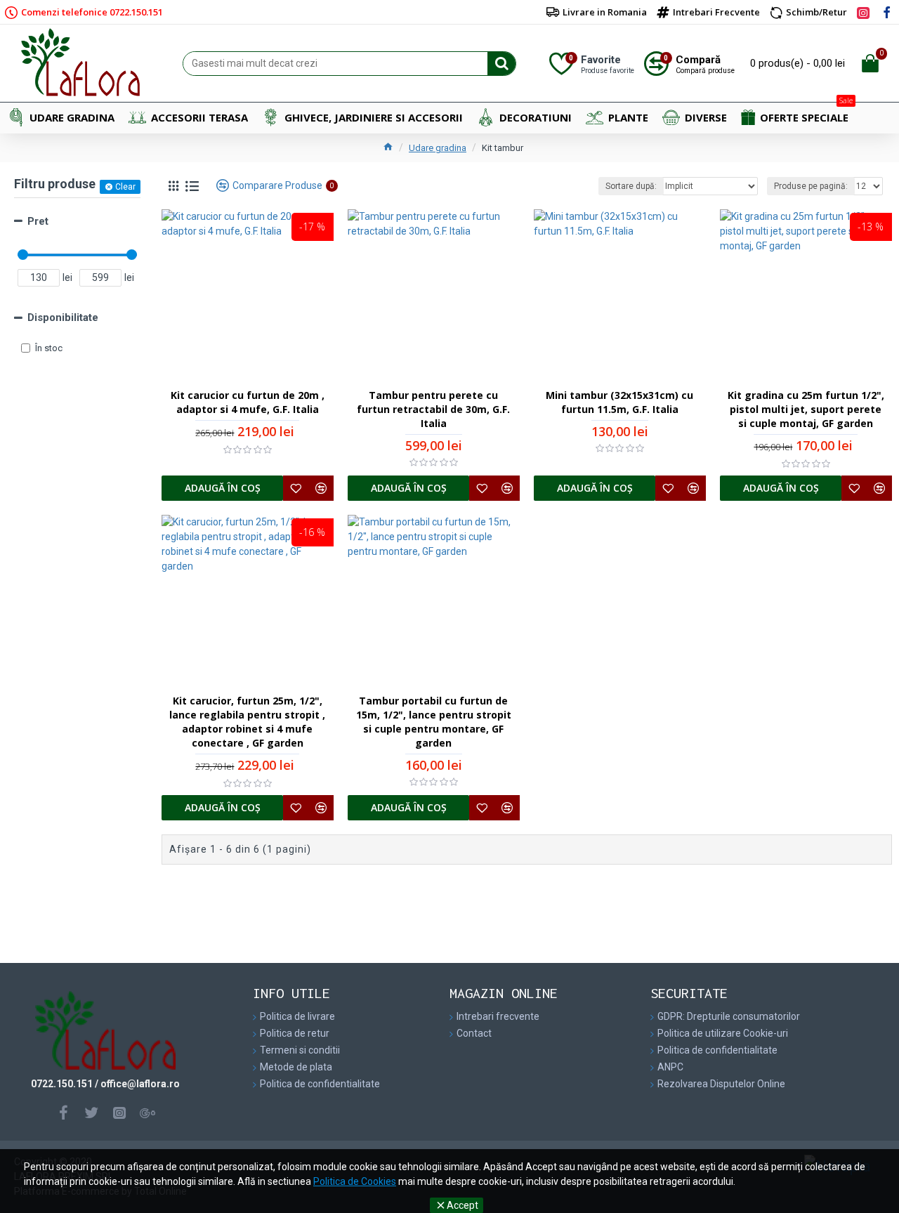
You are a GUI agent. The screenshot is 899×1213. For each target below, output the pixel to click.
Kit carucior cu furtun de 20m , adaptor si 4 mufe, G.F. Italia (247, 402)
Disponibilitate (62, 317)
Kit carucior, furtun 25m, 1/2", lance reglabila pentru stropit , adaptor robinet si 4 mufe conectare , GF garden (247, 721)
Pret (37, 221)
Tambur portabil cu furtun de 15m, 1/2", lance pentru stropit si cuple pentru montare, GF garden (433, 721)
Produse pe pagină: (811, 186)
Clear (125, 187)
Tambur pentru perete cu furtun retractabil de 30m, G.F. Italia (433, 409)
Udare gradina (437, 148)
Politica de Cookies (354, 1181)
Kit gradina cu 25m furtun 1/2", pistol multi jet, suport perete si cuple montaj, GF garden (806, 409)
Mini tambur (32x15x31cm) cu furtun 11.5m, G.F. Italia (619, 402)
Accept (462, 1205)
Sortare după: (631, 186)
